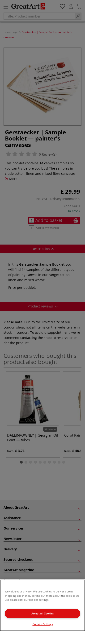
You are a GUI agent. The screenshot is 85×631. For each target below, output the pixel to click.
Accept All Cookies (42, 613)
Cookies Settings (43, 624)
